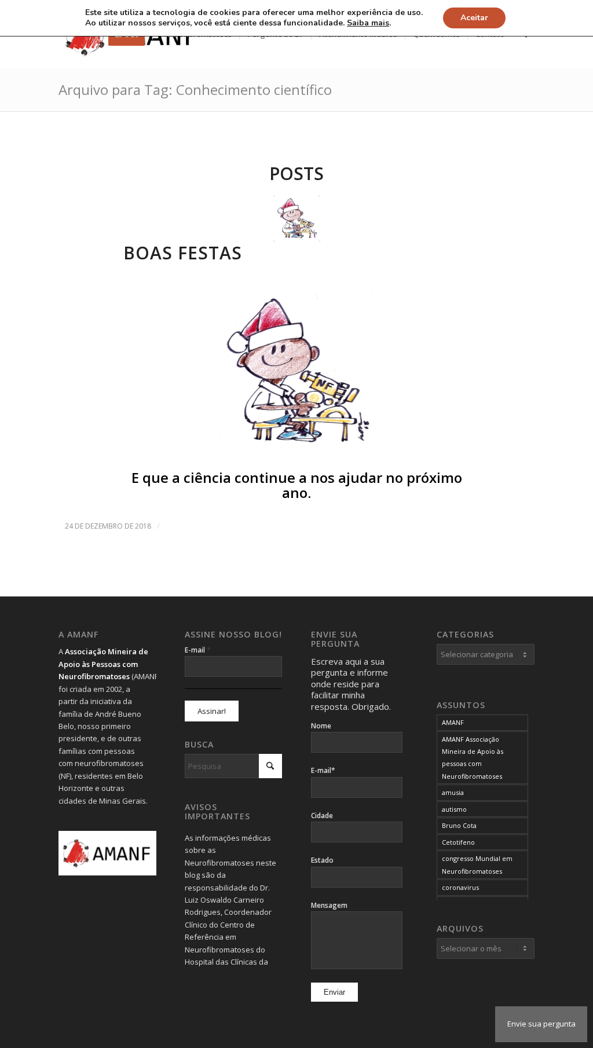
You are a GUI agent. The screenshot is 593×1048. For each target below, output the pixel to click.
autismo (454, 809)
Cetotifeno (458, 842)
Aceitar (474, 17)
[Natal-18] (296, 218)
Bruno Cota (459, 825)
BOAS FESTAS (182, 253)
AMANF (453, 722)
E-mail (198, 649)
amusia (453, 792)
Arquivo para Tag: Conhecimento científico (195, 89)
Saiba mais (368, 23)
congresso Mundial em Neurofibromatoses (477, 864)
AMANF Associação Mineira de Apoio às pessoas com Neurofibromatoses (472, 757)
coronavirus (460, 887)
